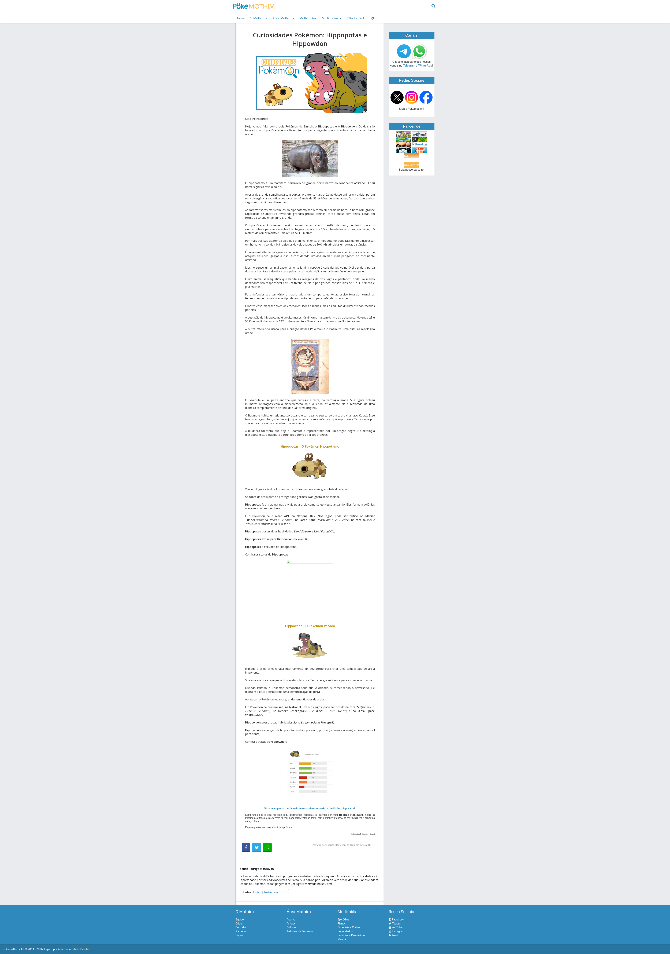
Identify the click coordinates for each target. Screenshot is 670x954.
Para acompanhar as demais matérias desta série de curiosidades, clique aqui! (310, 808)
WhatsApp (425, 65)
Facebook (397, 919)
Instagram (271, 892)
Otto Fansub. (356, 18)
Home (240, 18)
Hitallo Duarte (80, 949)
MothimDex (308, 18)
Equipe (240, 919)
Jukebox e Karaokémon (352, 935)
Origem (240, 923)
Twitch (256, 892)
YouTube (397, 927)
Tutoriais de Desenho (300, 931)
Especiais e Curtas (349, 927)
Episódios (343, 919)
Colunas (291, 927)
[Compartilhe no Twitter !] (256, 847)
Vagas (239, 935)
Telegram (409, 65)
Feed (394, 935)
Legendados (345, 931)
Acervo (291, 919)
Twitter (396, 923)
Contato (241, 927)
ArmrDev (63, 949)
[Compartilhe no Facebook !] (246, 847)
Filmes (342, 923)
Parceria (241, 931)
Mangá (342, 939)
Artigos (291, 923)
